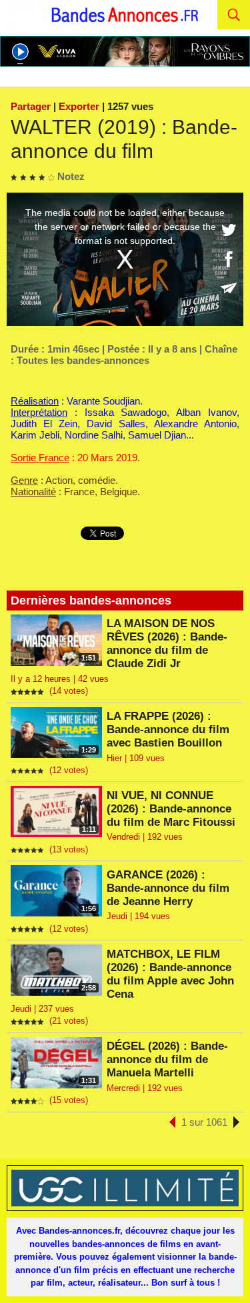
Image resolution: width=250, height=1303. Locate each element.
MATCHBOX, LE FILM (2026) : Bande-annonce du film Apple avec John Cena (170, 974)
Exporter (79, 106)
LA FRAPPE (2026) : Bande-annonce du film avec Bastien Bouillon (168, 729)
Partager (31, 106)
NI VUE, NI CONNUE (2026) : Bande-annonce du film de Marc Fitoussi (171, 808)
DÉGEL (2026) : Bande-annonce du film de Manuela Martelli (167, 1059)
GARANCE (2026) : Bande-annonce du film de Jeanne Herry (168, 888)
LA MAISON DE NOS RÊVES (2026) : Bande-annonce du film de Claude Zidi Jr (167, 643)
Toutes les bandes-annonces (83, 360)
